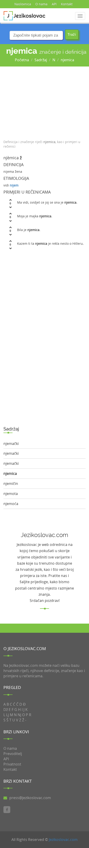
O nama (41, 4)
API (54, 4)
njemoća (10, 503)
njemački (11, 443)
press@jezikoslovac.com (30, 797)
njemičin (10, 483)
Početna (22, 59)
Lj (7, 714)
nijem (14, 185)
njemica (67, 59)
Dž (5, 709)
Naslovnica (22, 4)
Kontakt (67, 4)
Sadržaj (40, 59)
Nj (19, 714)
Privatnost (12, 764)
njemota (10, 493)
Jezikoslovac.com (63, 839)
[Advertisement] (44, 102)
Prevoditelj (12, 753)
